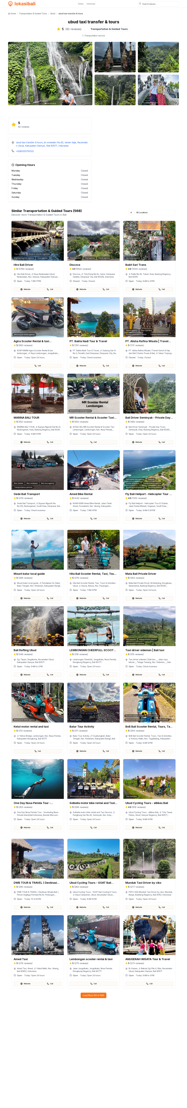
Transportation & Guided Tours (33, 13)
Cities (81, 4)
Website (27, 289)
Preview (39, 270)
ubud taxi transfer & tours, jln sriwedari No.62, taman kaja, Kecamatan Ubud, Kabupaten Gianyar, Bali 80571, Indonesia (51, 144)
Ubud (52, 13)
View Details (39, 277)
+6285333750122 (25, 151)
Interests (91, 4)
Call (51, 289)
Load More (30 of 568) (93, 995)
